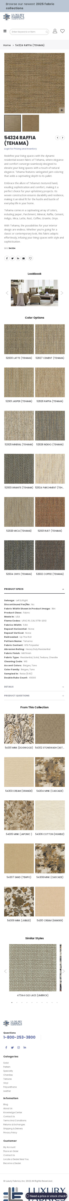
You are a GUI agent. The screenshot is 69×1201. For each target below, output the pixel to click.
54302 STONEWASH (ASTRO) (50, 747)
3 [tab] (22, 1002)
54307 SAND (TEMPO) (19, 877)
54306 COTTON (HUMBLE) (49, 834)
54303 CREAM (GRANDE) (19, 791)
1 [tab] (12, 1002)
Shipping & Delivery (13, 1128)
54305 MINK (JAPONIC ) (19, 834)
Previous (7, 293)
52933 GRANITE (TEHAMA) (19, 487)
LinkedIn (18, 258)
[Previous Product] (57, 137)
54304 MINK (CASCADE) (50, 791)
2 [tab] (17, 1002)
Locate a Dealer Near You (16, 1159)
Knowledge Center (12, 1112)
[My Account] (55, 31)
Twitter (12, 258)
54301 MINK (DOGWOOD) (19, 747)
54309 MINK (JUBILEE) (19, 920)
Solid (6, 1062)
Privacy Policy (10, 1132)
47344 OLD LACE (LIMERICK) (33, 995)
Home (7, 45)
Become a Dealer (12, 1163)
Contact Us (9, 1116)
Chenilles (8, 1074)
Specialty (8, 1070)
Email (23, 258)
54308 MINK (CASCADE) (50, 877)
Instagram (18, 1047)
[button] (62, 110)
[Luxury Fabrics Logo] (10, 17)
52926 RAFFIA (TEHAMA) (50, 401)
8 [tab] (47, 1002)
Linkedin (24, 1047)
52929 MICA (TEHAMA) (19, 530)
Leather (7, 1091)
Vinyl (5, 1083)
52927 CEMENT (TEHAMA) (50, 358)
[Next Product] (62, 137)
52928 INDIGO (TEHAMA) (50, 444)
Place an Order (10, 1151)
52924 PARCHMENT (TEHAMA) (50, 487)
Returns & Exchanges (14, 1124)
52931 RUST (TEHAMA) (50, 530)
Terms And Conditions (14, 1120)
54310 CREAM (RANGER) (50, 920)
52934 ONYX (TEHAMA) (19, 574)
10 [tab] (57, 1002)
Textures (7, 1078)
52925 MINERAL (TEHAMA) (19, 444)
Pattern (6, 1066)
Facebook (7, 258)
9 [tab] (52, 1002)
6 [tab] (37, 1002)
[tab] (34, 589)
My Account (9, 1147)
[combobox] (29, 32)
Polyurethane (10, 1087)
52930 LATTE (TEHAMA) (19, 358)
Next (62, 293)
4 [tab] (27, 1002)
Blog (5, 1104)
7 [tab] (42, 1002)
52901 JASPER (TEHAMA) (19, 401)
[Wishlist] (62, 31)
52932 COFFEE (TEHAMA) (50, 574)
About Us (7, 1108)
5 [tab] (32, 1002)
